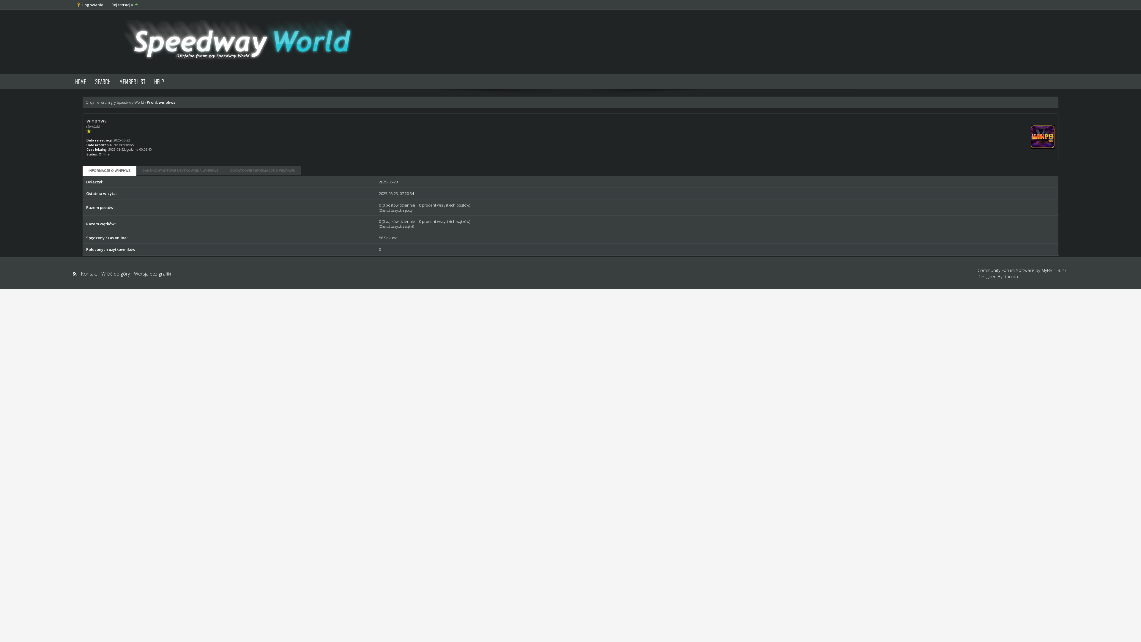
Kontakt (89, 273)
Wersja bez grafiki (152, 273)
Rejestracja (122, 4)
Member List (132, 81)
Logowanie (92, 4)
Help (159, 81)
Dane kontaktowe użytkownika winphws (180, 170)
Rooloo (1011, 276)
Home (80, 81)
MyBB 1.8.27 (1054, 270)
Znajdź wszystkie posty (396, 210)
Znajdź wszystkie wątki (396, 226)
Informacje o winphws (109, 170)
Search (103, 81)
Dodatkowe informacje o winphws (262, 170)
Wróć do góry (115, 273)
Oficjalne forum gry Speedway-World (115, 102)
